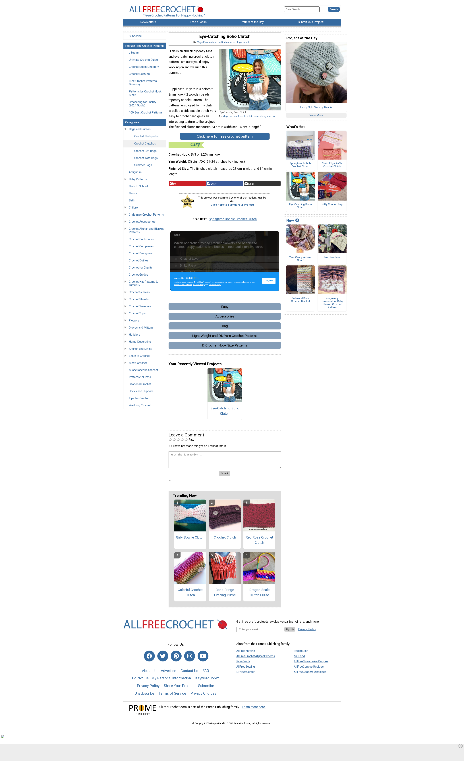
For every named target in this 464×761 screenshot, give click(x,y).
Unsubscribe (144, 693)
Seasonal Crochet (140, 384)
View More (316, 115)
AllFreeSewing (245, 666)
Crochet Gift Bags (145, 151)
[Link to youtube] (203, 656)
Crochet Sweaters (140, 306)
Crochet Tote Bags (146, 158)
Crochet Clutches (145, 143)
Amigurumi (135, 172)
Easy (224, 307)
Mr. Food (299, 656)
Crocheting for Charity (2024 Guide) (142, 103)
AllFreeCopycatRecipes (309, 666)
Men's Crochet (138, 363)
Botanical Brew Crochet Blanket (300, 300)
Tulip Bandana (332, 257)
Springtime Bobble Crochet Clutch (233, 219)
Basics (133, 193)
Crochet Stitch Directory (144, 67)
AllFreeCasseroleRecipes (310, 672)
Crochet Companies (141, 246)
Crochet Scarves (139, 74)
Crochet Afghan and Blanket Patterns (146, 230)
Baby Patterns (138, 179)
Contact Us (189, 671)
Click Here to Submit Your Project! (232, 204)
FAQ (205, 671)
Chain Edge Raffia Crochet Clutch (332, 165)
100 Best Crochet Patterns (146, 112)
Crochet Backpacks (146, 136)
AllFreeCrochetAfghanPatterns (255, 656)
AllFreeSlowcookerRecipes (311, 661)
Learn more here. (254, 707)
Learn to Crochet (139, 356)
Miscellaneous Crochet (143, 370)
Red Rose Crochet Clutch (259, 540)
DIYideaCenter (245, 672)
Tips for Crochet (139, 398)
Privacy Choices (203, 693)
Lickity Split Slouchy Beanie (316, 107)
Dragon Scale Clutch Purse (259, 592)
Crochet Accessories (142, 221)
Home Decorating (140, 341)
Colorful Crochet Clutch (190, 592)
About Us (149, 671)
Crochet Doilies (138, 260)
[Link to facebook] (149, 656)
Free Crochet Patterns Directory (143, 82)
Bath (131, 200)
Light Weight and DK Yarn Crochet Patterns (225, 336)
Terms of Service (172, 693)
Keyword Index (207, 678)
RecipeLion (301, 651)
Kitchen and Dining (140, 348)
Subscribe (135, 36)
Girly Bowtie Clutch (190, 537)
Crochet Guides (138, 274)
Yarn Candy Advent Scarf (300, 259)
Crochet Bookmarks (141, 239)
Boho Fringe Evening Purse (225, 592)
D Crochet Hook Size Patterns (224, 345)
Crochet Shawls (139, 299)
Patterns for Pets (140, 377)
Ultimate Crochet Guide (143, 59)
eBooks (134, 52)
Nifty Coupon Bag (332, 204)
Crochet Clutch (225, 537)
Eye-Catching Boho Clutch (224, 411)
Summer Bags (143, 165)
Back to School (138, 186)
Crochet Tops (137, 313)
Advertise (168, 671)
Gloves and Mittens (141, 327)
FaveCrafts (243, 661)
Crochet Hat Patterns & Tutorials (143, 283)
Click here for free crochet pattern (225, 136)
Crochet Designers (141, 253)
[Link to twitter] (162, 656)
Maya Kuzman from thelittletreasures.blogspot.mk (223, 42)
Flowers (134, 320)
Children (134, 207)
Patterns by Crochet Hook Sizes (145, 93)
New (290, 220)
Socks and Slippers (141, 391)
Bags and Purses (140, 129)
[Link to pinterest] (176, 656)
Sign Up (289, 629)
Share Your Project (179, 686)
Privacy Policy (148, 686)
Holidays (134, 334)
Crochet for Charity (140, 267)
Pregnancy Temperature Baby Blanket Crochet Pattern (332, 303)
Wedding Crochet (140, 405)
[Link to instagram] (189, 656)
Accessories (224, 316)
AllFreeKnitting (245, 651)
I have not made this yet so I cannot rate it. (199, 446)
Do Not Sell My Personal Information (161, 678)
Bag (225, 326)
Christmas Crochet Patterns (146, 214)
